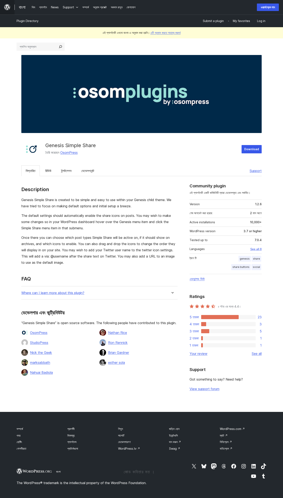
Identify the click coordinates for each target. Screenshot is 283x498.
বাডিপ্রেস (226, 448)
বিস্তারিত (30, 171)
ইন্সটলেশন (66, 171)
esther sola (116, 362)
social (256, 267)
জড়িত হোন (174, 429)
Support (256, 171)
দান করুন (175, 442)
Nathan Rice (117, 333)
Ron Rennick (118, 343)
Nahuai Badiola (41, 372)
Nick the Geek (41, 352)
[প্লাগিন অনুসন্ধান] (60, 47)
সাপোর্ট (121, 435)
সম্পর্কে (20, 429)
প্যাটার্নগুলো (72, 448)
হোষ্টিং (19, 442)
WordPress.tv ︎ (129, 448)
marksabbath (40, 362)
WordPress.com (232, 429)
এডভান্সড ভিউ (197, 279)
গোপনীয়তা (21, 448)
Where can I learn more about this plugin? (52, 293)
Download (251, 149)
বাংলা (58, 471)
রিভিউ (48, 171)
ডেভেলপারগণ (124, 442)
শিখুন (120, 429)
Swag (174, 448)
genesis (245, 258)
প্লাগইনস (71, 442)
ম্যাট (224, 435)
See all (257, 354)
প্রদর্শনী (71, 429)
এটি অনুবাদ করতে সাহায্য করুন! (165, 32)
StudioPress (39, 343)
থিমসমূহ (71, 435)
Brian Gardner (118, 352)
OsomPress (69, 152)
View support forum (204, 389)
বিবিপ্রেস (226, 442)
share (256, 258)
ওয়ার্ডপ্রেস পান (268, 7)
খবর (19, 435)
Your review (198, 354)
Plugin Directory (28, 21)
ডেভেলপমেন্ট (87, 171)
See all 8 (256, 249)
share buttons (240, 267)
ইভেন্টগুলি (173, 435)
